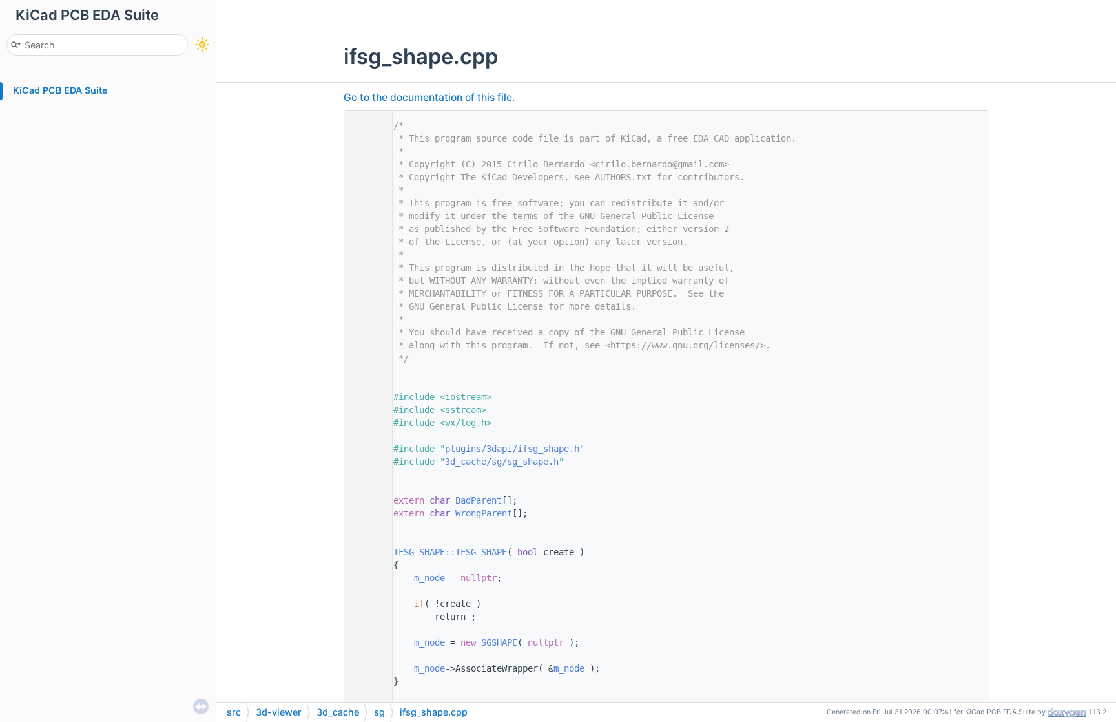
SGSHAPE (499, 642)
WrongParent (483, 513)
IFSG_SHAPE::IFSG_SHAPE (450, 552)
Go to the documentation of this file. (429, 97)
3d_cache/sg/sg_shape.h (502, 461)
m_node (429, 578)
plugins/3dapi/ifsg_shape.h (512, 448)
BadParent (478, 500)
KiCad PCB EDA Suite (60, 90)
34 (365, 552)
